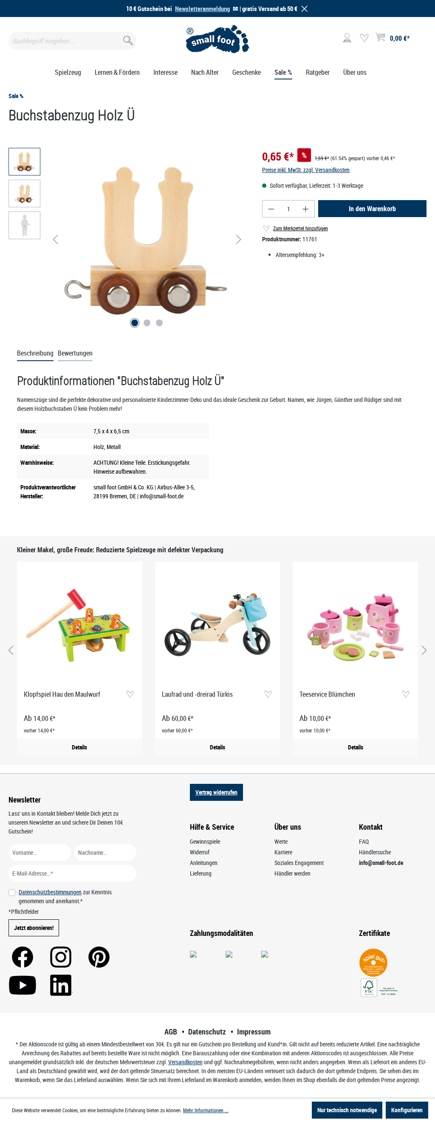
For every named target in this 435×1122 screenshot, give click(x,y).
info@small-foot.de (381, 863)
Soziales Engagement (299, 863)
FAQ (364, 841)
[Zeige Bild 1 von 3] (134, 322)
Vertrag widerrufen (216, 792)
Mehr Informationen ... (206, 1110)
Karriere (283, 852)
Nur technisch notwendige (347, 1110)
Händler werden (292, 873)
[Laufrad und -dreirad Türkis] (218, 625)
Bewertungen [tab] (75, 353)
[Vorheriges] (55, 239)
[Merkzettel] (364, 38)
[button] (302, 8)
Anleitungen (204, 863)
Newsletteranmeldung (202, 8)
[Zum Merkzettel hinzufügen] (130, 695)
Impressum (254, 1031)
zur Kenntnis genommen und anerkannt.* (65, 896)
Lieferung (201, 873)
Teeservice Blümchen (327, 694)
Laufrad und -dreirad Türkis (197, 694)
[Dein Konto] (347, 38)
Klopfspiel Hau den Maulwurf (62, 694)
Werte (281, 841)
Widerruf (199, 852)
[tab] (35, 353)
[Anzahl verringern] (271, 209)
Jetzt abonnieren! (34, 928)
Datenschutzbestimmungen (50, 892)
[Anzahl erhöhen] (306, 209)
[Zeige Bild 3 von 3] (159, 322)
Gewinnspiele (205, 841)
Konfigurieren (407, 1110)
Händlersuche (375, 852)
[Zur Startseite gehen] (217, 39)
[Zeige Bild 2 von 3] (147, 322)
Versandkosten (185, 1062)
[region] (127, 239)
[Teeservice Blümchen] (355, 625)
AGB (170, 1031)
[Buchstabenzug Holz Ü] (147, 239)
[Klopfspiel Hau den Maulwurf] (80, 625)
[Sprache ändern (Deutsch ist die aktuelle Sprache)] (419, 41)
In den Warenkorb (372, 208)
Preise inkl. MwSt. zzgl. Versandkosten (306, 170)
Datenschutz (207, 1031)
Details (79, 747)
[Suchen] (127, 39)
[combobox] (72, 41)
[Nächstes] (238, 239)
